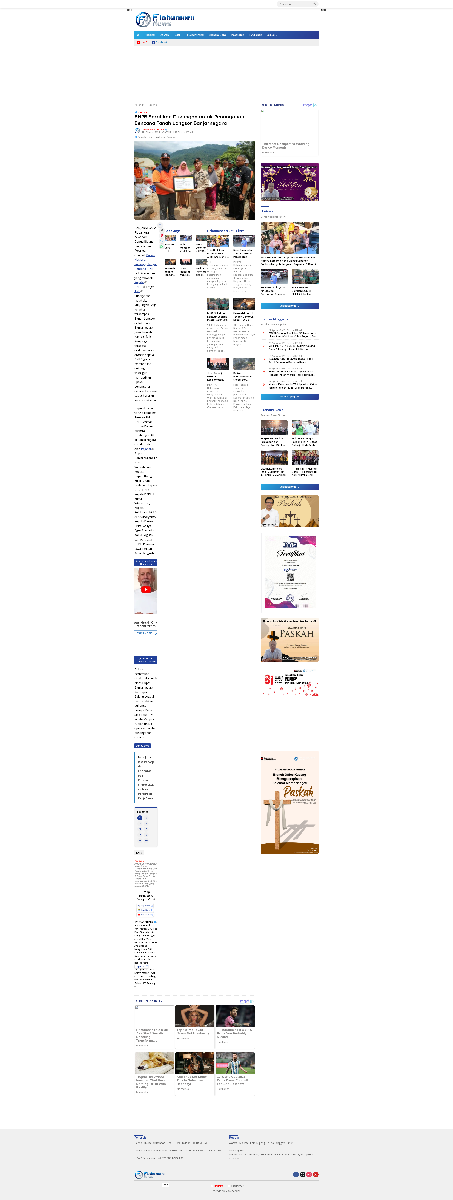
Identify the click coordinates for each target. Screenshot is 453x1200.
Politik (177, 34)
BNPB (138, 287)
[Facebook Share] (160, 225)
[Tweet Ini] (162, 230)
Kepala (139, 282)
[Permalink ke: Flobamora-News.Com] (137, 130)
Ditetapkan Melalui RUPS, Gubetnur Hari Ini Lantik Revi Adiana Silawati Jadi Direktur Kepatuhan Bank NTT (273, 472)
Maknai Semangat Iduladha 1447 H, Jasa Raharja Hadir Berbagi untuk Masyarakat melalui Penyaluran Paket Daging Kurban (305, 442)
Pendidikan (255, 34)
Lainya (271, 34)
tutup (129, 10)
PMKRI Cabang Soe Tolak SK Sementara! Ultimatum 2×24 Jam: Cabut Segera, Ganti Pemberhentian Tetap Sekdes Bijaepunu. (293, 335)
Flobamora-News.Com (153, 129)
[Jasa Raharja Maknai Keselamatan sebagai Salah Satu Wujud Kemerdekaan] (185, 262)
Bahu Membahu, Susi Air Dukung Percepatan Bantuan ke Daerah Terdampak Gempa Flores (185, 248)
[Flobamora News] (165, 19)
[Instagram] (309, 1175)
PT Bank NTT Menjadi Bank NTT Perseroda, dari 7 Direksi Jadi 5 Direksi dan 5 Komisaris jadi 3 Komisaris (304, 472)
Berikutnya (142, 745)
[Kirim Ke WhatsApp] (162, 246)
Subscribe (146, 914)
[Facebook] (296, 1175)
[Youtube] (316, 1175)
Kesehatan (237, 34)
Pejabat (146, 449)
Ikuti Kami (145, 910)
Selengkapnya (288, 305)
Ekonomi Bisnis (217, 34)
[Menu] (136, 4)
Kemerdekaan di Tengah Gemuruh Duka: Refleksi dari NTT (170, 272)
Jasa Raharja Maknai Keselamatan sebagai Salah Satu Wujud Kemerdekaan (185, 272)
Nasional (150, 34)
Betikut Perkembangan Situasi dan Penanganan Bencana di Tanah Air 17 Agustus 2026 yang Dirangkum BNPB (201, 272)
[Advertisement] (118, 61)
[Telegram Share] (162, 240)
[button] (315, 4)
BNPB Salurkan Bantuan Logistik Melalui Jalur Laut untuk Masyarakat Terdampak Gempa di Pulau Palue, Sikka (201, 248)
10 (146, 840)
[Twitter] (302, 1175)
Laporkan (145, 905)
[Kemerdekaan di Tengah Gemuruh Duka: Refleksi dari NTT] (170, 262)
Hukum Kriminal (195, 34)
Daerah (164, 34)
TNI (137, 291)
